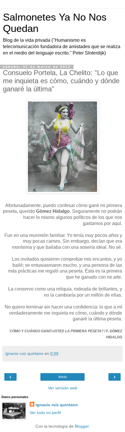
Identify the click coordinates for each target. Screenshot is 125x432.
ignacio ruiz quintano (56, 404)
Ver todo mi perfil (45, 412)
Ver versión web (62, 388)
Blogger (82, 426)
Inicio (62, 377)
